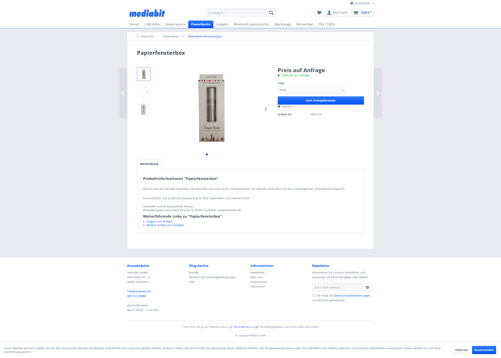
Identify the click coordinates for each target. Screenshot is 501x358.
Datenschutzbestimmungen (352, 295)
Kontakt (194, 272)
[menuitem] (240, 13)
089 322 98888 (136, 296)
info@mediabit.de (139, 291)
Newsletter (257, 272)
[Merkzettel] (319, 13)
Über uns (256, 277)
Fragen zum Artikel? (159, 221)
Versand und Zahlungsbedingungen (212, 277)
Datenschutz (258, 282)
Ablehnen (461, 350)
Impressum (257, 286)
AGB (191, 282)
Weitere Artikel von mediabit (165, 225)
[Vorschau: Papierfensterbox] (144, 74)
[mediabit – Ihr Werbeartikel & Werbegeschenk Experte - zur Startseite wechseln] (147, 14)
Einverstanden (484, 350)
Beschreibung (149, 164)
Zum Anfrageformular (321, 100)
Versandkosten (242, 326)
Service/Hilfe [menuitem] (362, 3)
